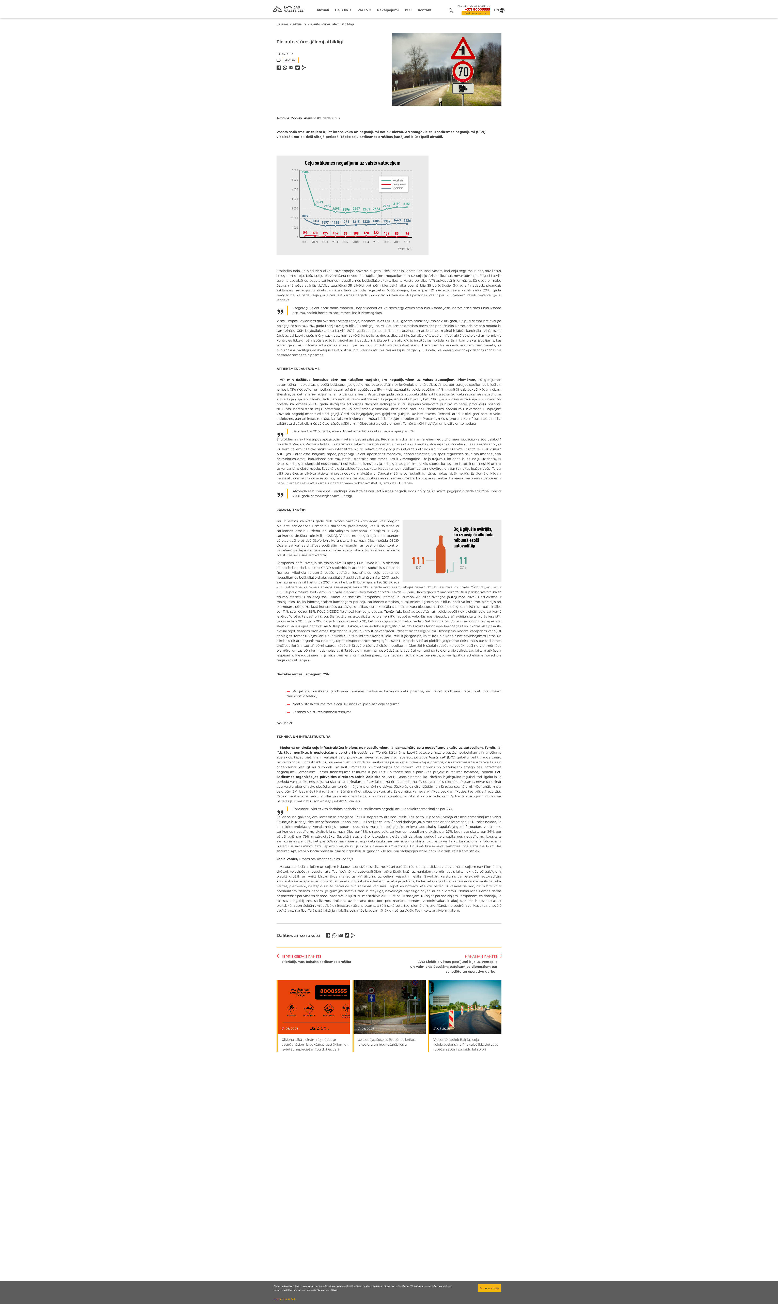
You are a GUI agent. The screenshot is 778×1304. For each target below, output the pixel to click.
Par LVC (364, 10)
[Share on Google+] (291, 67)
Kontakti (425, 10)
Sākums (283, 24)
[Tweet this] (297, 68)
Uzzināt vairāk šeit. (285, 1299)
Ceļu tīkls (343, 10)
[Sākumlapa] (288, 9)
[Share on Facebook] (279, 68)
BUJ (408, 10)
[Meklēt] (451, 10)
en (496, 10)
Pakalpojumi (388, 10)
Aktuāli (323, 10)
